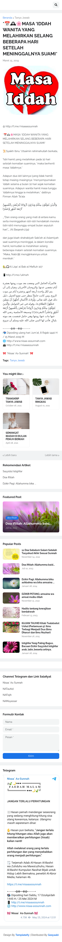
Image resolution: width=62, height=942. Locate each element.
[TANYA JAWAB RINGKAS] (46, 386)
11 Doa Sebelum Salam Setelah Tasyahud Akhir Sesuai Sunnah (39, 552)
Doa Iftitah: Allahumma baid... (38, 564)
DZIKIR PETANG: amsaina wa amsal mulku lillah (38, 595)
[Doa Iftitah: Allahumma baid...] (11, 568)
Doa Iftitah (8, 477)
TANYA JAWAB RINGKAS (43, 400)
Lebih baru (10, 455)
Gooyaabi (53, 935)
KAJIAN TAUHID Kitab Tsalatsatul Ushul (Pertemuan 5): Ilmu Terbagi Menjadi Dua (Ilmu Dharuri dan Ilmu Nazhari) (40, 628)
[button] (56, 5)
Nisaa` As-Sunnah (13, 682)
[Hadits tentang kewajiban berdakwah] (11, 612)
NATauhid (8, 688)
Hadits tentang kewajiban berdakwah (36, 610)
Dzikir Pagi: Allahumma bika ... (19, 483)
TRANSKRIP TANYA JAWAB (14, 400)
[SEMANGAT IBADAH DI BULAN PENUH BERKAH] (16, 421)
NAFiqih (7, 695)
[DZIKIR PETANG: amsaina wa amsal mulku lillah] (11, 598)
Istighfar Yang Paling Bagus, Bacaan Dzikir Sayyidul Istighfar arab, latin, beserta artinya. (40, 646)
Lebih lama (51, 455)
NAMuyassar (10, 701)
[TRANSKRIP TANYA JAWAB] (16, 386)
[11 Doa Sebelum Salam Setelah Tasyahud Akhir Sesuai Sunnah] (11, 554)
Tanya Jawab (22, 18)
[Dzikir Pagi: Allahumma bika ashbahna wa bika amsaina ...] (11, 583)
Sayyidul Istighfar (12, 471)
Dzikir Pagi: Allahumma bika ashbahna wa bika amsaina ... (38, 581)
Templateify (22, 935)
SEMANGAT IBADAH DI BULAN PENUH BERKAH (16, 435)
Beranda (7, 18)
